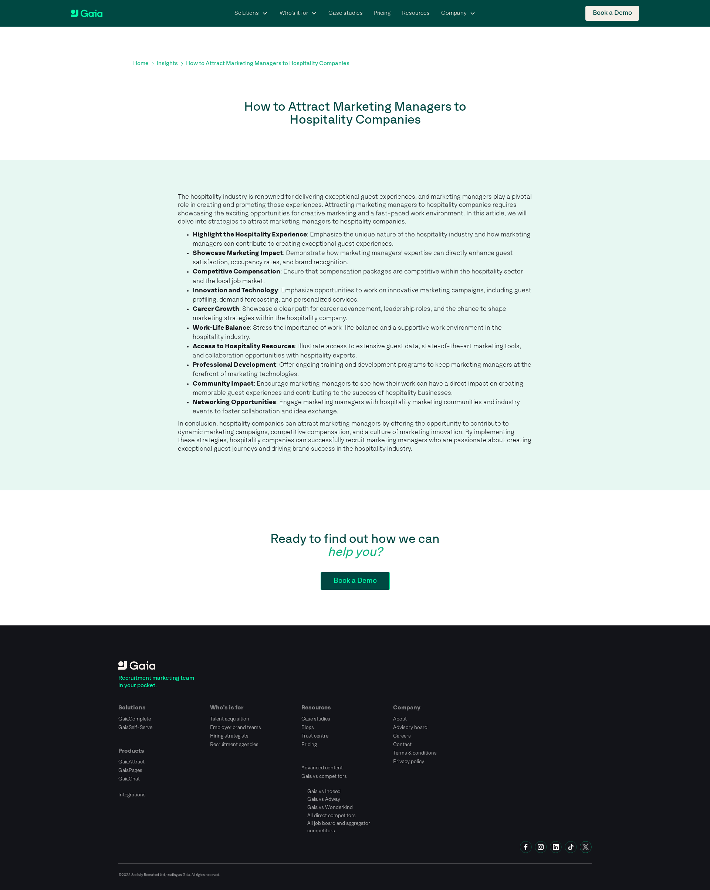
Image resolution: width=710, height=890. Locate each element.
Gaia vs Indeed (324, 791)
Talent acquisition (229, 719)
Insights (167, 63)
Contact (402, 744)
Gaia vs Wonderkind (330, 807)
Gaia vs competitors (324, 776)
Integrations (132, 794)
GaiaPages (130, 770)
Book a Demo (612, 13)
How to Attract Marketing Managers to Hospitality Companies (267, 63)
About (400, 719)
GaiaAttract (131, 762)
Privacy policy (408, 761)
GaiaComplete (134, 719)
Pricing (382, 13)
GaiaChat (129, 779)
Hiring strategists (229, 736)
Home (141, 63)
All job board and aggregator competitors (338, 827)
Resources (416, 13)
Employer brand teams (235, 727)
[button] (251, 13)
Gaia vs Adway (323, 799)
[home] (86, 13)
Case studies (345, 13)
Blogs (307, 727)
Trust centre (314, 736)
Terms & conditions (415, 753)
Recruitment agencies (234, 744)
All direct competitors (331, 815)
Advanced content (322, 767)
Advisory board (410, 727)
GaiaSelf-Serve (135, 727)
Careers (402, 736)
